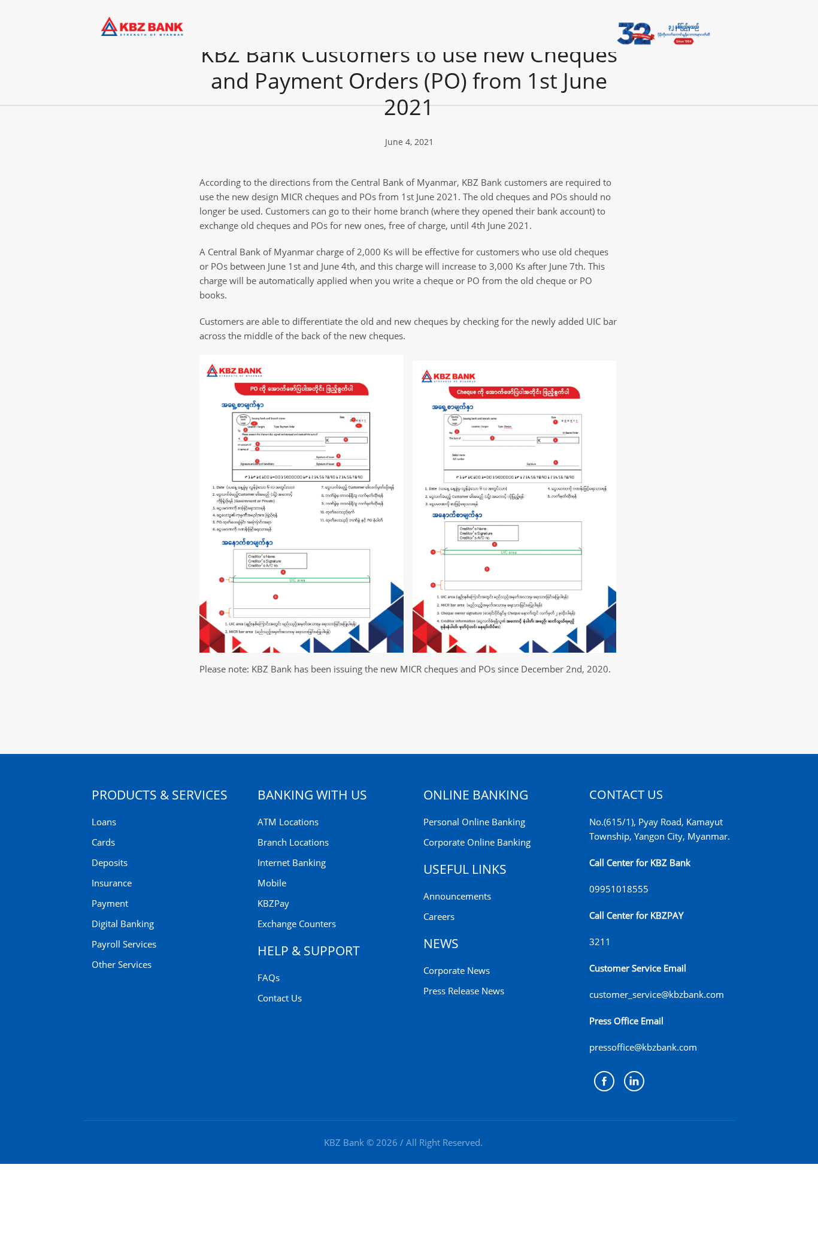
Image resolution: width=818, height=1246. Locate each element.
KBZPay (273, 903)
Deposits (110, 862)
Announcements (457, 896)
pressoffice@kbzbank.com (643, 1047)
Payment (110, 903)
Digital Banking (123, 924)
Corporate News (456, 970)
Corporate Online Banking (477, 842)
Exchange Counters (296, 924)
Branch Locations (293, 842)
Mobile (271, 883)
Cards (103, 842)
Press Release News (463, 991)
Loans (104, 822)
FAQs (268, 977)
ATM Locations (288, 822)
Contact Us (279, 998)
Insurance (112, 883)
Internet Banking (291, 862)
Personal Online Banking (474, 822)
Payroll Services (124, 944)
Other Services (122, 964)
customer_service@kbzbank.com (656, 994)
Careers (439, 916)
